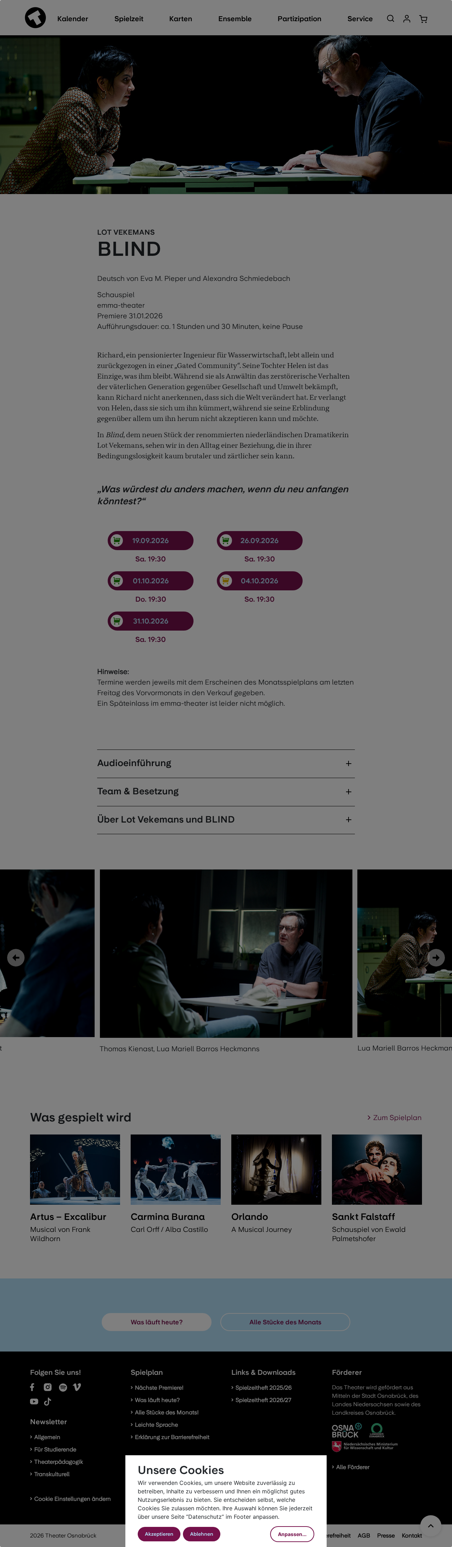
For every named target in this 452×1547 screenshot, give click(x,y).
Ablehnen (201, 1534)
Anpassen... (292, 1534)
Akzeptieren (159, 1534)
